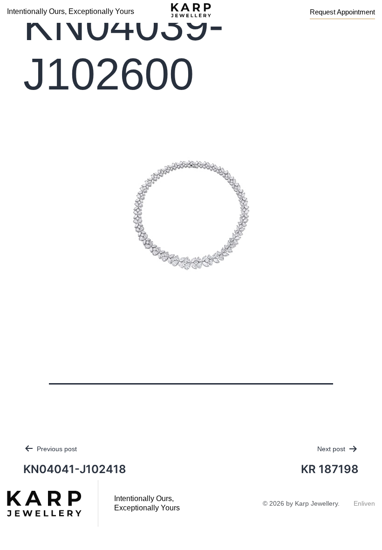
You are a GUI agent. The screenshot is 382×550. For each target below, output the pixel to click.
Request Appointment (342, 12)
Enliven (364, 503)
